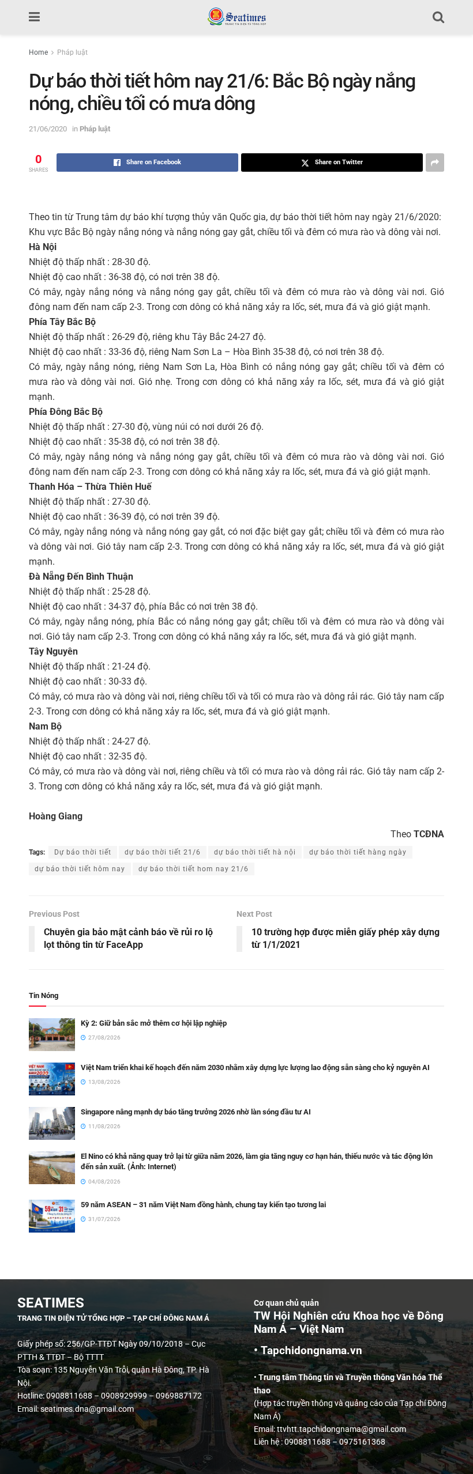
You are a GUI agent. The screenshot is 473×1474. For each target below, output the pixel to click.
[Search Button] (438, 17)
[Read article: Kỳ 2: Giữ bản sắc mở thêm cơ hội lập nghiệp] (52, 1034)
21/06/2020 (48, 128)
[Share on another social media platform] (435, 162)
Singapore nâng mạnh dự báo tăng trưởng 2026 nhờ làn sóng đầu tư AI (196, 1112)
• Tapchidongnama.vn (308, 1350)
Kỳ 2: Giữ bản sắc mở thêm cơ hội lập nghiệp (154, 1023)
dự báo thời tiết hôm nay (80, 869)
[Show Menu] (34, 17)
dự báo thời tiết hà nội (255, 852)
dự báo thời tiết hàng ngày (358, 852)
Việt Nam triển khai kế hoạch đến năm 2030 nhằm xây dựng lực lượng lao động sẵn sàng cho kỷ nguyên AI (255, 1067)
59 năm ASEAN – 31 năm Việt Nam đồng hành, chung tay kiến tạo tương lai (203, 1204)
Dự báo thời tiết (82, 852)
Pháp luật (72, 52)
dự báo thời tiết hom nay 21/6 (193, 869)
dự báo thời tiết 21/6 (163, 852)
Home (38, 52)
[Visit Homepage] (236, 17)
